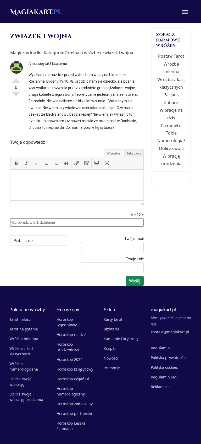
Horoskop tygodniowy (67, 322)
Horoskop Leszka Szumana (71, 426)
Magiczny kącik (25, 53)
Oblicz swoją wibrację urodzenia (26, 397)
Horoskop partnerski (74, 413)
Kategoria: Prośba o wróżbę (71, 53)
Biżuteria (111, 329)
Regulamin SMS (164, 377)
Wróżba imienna (23, 338)
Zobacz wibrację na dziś (171, 110)
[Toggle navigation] (185, 12)
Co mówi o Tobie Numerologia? (171, 133)
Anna (33, 63)
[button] (16, 163)
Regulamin (160, 347)
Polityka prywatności (168, 357)
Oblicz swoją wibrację (20, 381)
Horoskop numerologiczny (71, 391)
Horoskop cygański (73, 378)
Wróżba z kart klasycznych (21, 351)
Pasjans (171, 95)
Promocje (112, 367)
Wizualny (114, 153)
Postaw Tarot (171, 56)
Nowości (111, 358)
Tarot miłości (20, 319)
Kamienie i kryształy (121, 338)
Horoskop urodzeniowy (68, 347)
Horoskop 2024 (69, 359)
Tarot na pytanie (23, 329)
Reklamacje (161, 386)
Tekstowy (134, 153)
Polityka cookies (164, 367)
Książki (110, 348)
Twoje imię (135, 259)
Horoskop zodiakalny (75, 403)
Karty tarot (113, 319)
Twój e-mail (134, 239)
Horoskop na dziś (72, 334)
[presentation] (16, 163)
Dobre (16, 78)
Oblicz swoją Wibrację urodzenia (171, 156)
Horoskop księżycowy (75, 369)
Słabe (16, 96)
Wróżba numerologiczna (23, 366)
